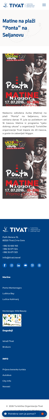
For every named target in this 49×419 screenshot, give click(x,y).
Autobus (7, 375)
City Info (7, 381)
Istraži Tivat (8, 341)
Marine (6, 277)
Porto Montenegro (12, 288)
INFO (5, 359)
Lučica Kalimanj (11, 299)
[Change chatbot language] (43, 414)
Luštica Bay (8, 293)
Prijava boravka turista (14, 369)
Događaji (8, 330)
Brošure (7, 347)
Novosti (6, 386)
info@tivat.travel (11, 257)
